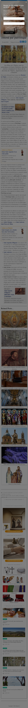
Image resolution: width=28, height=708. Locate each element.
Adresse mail (6, 21)
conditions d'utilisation (20, 26)
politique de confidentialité (11, 27)
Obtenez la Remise (9, 32)
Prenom (5, 16)
